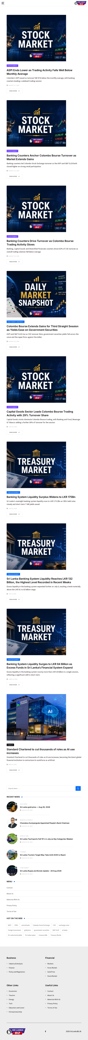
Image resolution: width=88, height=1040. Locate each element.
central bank (25, 925)
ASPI (9, 925)
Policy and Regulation (17, 972)
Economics (13, 991)
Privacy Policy (12, 905)
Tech (10, 1003)
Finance (11, 968)
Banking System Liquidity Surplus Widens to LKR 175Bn (41, 497)
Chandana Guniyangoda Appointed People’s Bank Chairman (44, 823)
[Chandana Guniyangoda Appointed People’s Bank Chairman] (12, 822)
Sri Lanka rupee (30, 935)
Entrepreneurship (15, 1012)
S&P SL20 (55, 930)
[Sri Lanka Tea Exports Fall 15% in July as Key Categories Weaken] (12, 838)
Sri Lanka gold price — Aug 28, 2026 (35, 807)
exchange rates (64, 925)
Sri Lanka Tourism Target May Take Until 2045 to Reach (43, 855)
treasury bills (43, 935)
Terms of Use (11, 911)
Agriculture (24, 836)
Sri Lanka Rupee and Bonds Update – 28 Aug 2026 (40, 871)
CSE (54, 925)
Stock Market (52, 976)
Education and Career (16, 1008)
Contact (10, 888)
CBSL (16, 925)
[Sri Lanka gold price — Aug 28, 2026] (12, 806)
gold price (27, 930)
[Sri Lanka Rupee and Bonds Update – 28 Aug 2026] (12, 870)
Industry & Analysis (16, 964)
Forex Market (24, 868)
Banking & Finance (26, 820)
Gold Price (23, 804)
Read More (13, 91)
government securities (41, 930)
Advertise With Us (13, 899)
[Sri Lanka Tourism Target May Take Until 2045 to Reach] (12, 854)
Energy (11, 999)
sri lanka (64, 930)
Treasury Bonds (56, 935)
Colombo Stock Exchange (41, 925)
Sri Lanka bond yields (15, 935)
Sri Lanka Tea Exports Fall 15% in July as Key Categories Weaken (46, 839)
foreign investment (14, 930)
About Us (10, 894)
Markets (50, 964)
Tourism (23, 852)
